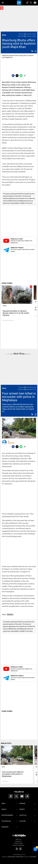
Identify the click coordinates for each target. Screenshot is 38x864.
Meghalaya (10, 614)
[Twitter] (17, 75)
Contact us (18, 841)
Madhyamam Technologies (15, 856)
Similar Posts (6, 743)
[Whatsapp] (21, 75)
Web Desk (11, 443)
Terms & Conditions (18, 845)
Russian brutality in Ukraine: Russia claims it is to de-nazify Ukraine (16, 313)
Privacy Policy (18, 843)
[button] (2, 2)
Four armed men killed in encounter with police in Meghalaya (19, 397)
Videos (4, 305)
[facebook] (13, 75)
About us (18, 839)
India (4, 35)
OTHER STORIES (7, 283)
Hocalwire (33, 856)
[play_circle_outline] (17, 294)
